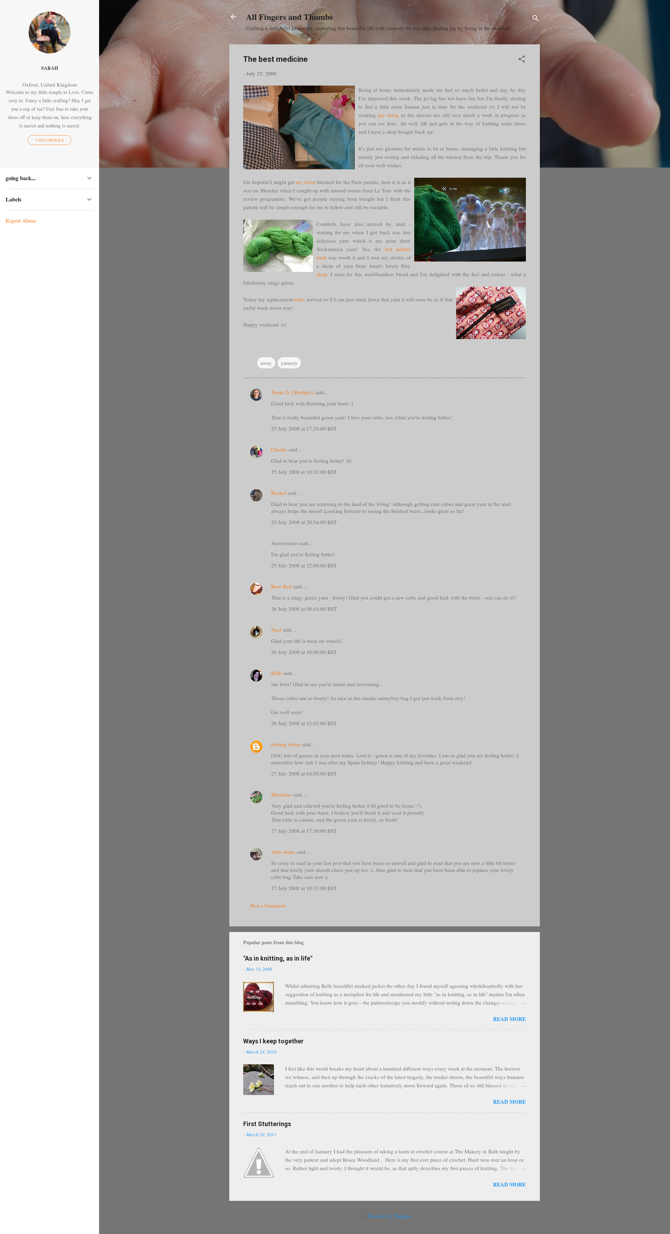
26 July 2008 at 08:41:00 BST (304, 608)
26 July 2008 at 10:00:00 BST (304, 651)
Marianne (281, 794)
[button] (522, 60)
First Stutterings (267, 1124)
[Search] (535, 19)
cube (300, 299)
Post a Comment (268, 905)
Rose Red (281, 586)
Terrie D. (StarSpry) (292, 392)
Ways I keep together (273, 1041)
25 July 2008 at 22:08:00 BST (304, 565)
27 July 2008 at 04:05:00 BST (304, 773)
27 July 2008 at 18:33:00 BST (304, 887)
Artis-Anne (283, 851)
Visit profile (49, 140)
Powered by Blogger (389, 1215)
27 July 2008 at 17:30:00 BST (304, 830)
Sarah (49, 68)
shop (322, 274)
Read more (509, 1019)
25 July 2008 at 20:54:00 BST (304, 522)
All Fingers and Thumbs (289, 16)
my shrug (388, 114)
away (266, 362)
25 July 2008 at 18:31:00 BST (304, 471)
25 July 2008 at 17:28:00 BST (304, 428)
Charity (279, 449)
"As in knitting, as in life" (277, 958)
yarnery (289, 362)
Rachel (278, 492)
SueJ (276, 629)
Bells (276, 672)
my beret (305, 181)
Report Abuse (21, 220)
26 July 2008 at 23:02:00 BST (304, 723)
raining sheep (285, 744)
